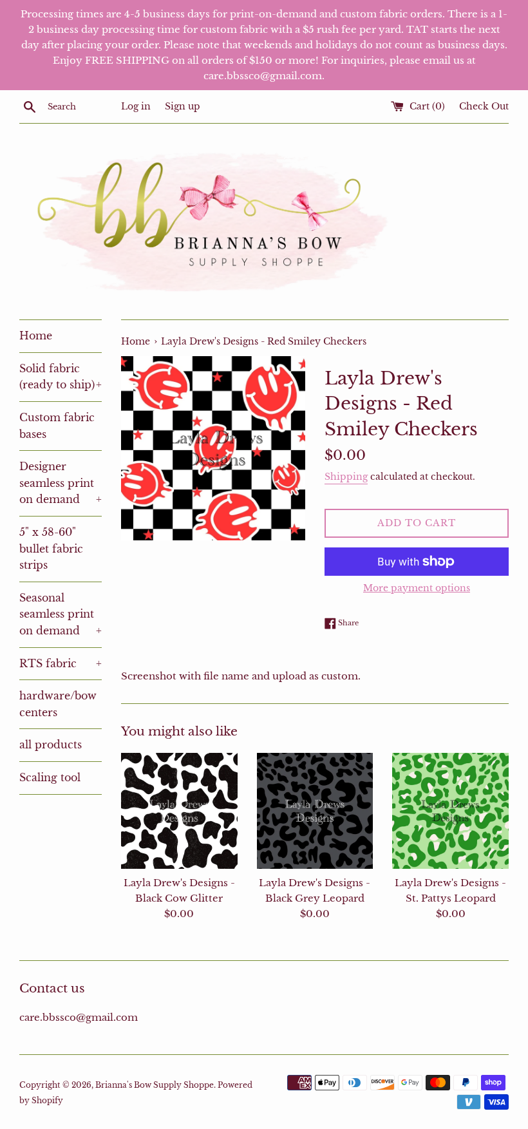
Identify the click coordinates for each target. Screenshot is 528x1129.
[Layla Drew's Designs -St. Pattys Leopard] (450, 811)
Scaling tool (49, 777)
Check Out (484, 106)
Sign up (182, 106)
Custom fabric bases (57, 426)
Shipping (346, 476)
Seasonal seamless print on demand (60, 614)
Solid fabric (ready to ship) (60, 377)
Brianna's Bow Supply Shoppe (154, 1085)
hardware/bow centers (58, 704)
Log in (136, 106)
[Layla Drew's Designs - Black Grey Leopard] (315, 811)
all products (50, 744)
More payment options (416, 588)
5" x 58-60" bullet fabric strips (51, 548)
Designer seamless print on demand (60, 483)
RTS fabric (60, 663)
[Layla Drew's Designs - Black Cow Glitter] (179, 811)
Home (35, 335)
